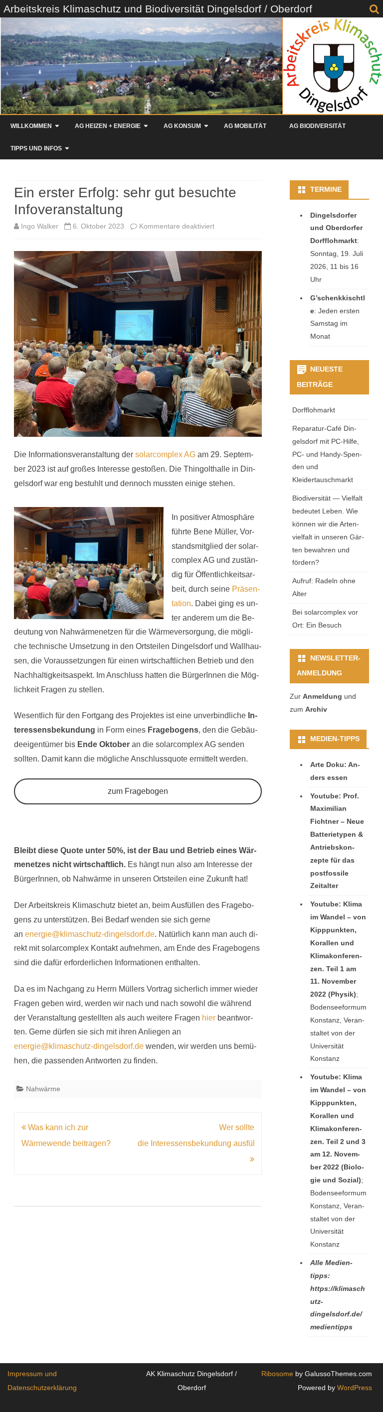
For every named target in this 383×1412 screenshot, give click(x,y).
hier (208, 1018)
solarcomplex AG (165, 454)
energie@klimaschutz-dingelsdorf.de (90, 934)
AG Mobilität (245, 126)
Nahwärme (43, 1089)
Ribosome (277, 1374)
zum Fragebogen (138, 791)
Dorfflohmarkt (313, 410)
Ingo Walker (39, 226)
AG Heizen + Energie (108, 126)
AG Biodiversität (317, 126)
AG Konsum (182, 126)
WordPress (353, 1388)
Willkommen (31, 126)
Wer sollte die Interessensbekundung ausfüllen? (204, 1135)
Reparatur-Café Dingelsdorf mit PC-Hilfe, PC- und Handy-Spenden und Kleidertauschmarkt (327, 454)
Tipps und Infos (36, 148)
